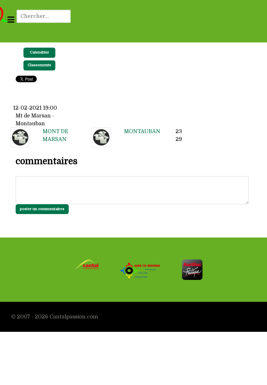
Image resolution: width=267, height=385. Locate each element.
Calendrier (39, 52)
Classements (39, 65)
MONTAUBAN (142, 131)
